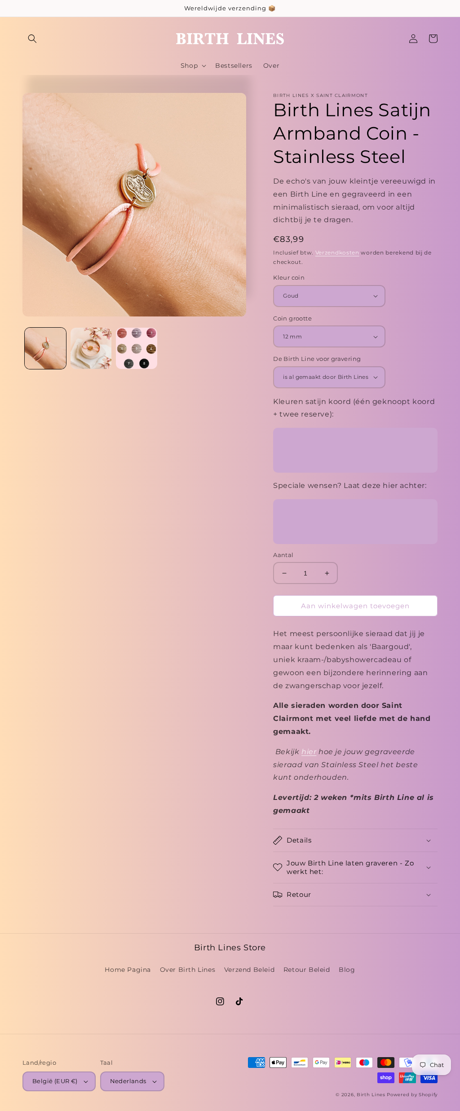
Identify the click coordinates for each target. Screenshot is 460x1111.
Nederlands (128, 1081)
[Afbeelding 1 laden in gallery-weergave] (45, 348)
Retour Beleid (306, 970)
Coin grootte (292, 318)
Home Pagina (128, 970)
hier (308, 751)
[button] (32, 38)
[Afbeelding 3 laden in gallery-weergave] (136, 348)
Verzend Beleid (249, 970)
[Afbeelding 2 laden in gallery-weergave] (91, 348)
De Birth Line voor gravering (317, 358)
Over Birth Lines (188, 970)
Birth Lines (371, 1095)
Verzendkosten (337, 252)
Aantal (283, 554)
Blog (347, 970)
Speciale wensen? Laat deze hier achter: (349, 485)
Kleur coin (289, 277)
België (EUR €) (55, 1081)
